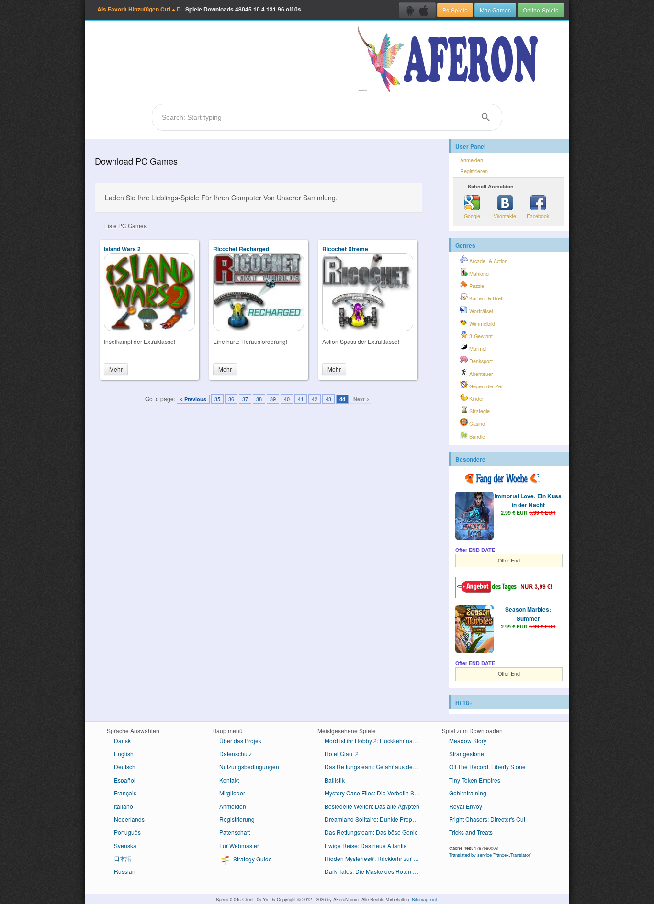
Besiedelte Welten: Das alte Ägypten (372, 806)
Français (125, 793)
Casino (476, 423)
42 (314, 399)
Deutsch (124, 766)
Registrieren (474, 171)
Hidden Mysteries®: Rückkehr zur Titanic (376, 858)
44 (342, 399)
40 (287, 399)
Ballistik (335, 780)
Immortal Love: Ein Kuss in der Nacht (528, 500)
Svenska (125, 845)
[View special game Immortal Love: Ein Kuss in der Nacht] (474, 516)
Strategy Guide (252, 859)
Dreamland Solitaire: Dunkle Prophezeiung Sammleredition (376, 819)
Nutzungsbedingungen (249, 766)
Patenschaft (234, 832)
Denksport (480, 360)
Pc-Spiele (455, 10)
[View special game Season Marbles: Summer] (474, 630)
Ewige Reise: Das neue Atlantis (365, 845)
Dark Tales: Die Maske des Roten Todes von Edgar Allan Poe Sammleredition (376, 871)
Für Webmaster (239, 845)
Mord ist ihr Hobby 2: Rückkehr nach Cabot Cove (376, 741)
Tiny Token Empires (474, 780)
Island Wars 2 (122, 248)
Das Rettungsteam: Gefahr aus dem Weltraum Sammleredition (376, 766)
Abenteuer (480, 373)
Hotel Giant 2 (342, 754)
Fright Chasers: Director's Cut (487, 819)
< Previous (193, 399)
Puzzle (476, 285)
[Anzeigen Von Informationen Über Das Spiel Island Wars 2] (149, 328)
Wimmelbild (481, 323)
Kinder (476, 398)
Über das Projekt (241, 741)
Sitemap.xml (424, 899)
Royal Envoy (465, 806)
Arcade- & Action (487, 261)
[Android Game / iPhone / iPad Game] (417, 10)
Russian (124, 871)
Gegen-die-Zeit (486, 386)
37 (245, 399)
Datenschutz (235, 754)
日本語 (122, 858)
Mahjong (478, 273)
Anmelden (471, 160)
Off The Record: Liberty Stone (487, 766)
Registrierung (237, 819)
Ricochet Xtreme (345, 248)
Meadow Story (467, 741)
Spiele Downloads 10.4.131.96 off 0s (199, 9)
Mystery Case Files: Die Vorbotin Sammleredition (376, 793)
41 (301, 399)
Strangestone (466, 754)
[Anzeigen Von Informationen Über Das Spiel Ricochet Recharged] (258, 328)
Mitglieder (232, 793)
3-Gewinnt (480, 336)
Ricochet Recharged (241, 248)
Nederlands (129, 819)
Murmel (477, 348)
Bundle (476, 436)
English (124, 754)
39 (273, 399)
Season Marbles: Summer (528, 613)
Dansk (122, 741)
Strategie (479, 411)
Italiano (123, 806)
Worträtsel (480, 311)
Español (124, 780)
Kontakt (229, 780)
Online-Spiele (541, 10)
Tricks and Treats (471, 832)
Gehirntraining (467, 793)
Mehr (116, 369)
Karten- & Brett (486, 298)
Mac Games (495, 10)
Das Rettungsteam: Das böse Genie (371, 832)
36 (231, 399)
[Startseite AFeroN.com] (450, 60)
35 (217, 399)
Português (127, 832)
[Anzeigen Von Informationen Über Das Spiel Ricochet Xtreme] (367, 328)
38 (259, 399)
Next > (361, 399)
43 (328, 399)
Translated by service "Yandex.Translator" (490, 854)
